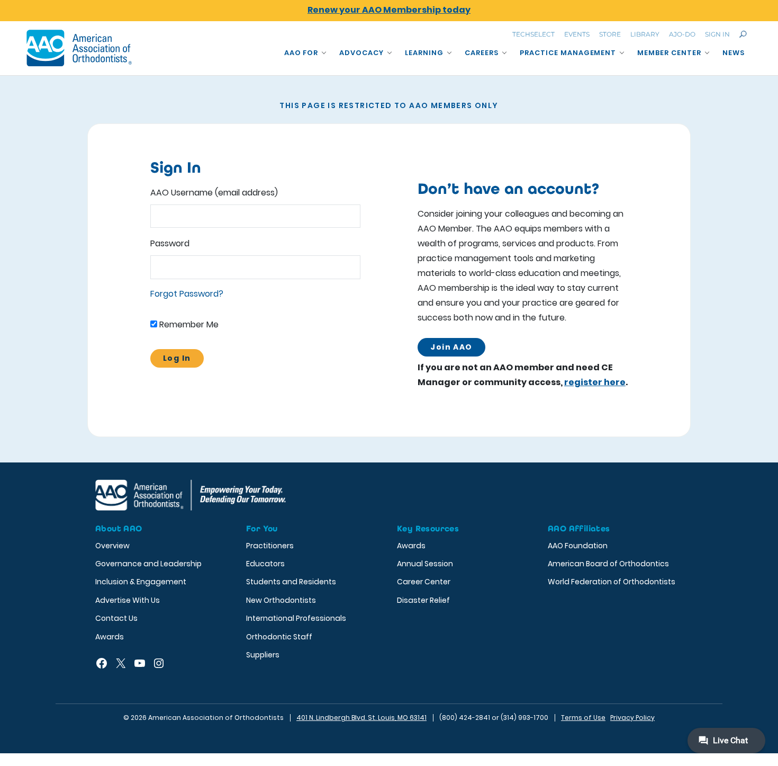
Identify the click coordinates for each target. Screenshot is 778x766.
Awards (109, 636)
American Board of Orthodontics (608, 563)
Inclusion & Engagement (140, 581)
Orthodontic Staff (279, 636)
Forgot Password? (186, 294)
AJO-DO (682, 34)
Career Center (423, 581)
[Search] (743, 34)
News (733, 53)
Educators (265, 563)
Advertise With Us (127, 600)
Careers (482, 53)
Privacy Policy (632, 717)
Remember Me (188, 324)
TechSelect (533, 34)
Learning (424, 53)
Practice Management (568, 53)
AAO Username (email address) (214, 192)
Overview (112, 545)
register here (595, 382)
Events (577, 34)
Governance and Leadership (148, 563)
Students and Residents (291, 581)
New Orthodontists (281, 600)
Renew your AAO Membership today (389, 10)
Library (644, 34)
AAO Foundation (578, 545)
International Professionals (296, 618)
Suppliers (262, 654)
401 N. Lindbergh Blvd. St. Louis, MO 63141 (361, 717)
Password (169, 243)
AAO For (301, 53)
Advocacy (361, 53)
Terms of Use (583, 717)
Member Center (669, 53)
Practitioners (270, 545)
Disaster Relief (423, 600)
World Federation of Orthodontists (611, 581)
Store (610, 34)
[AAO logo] (79, 48)
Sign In (717, 34)
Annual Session (425, 563)
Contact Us (116, 618)
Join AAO (451, 347)
